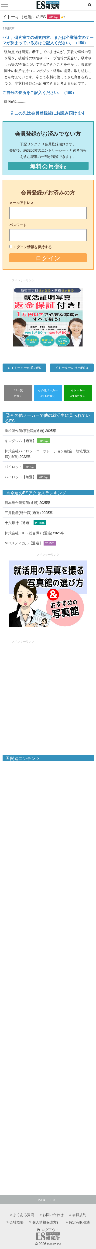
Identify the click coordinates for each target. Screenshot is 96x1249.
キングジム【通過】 (20, 440)
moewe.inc (54, 1244)
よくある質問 (23, 1214)
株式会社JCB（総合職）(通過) (28, 532)
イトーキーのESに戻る (77, 393)
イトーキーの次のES (70, 367)
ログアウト (50, 1229)
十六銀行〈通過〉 (19, 522)
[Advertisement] (48, 695)
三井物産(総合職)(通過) (23, 512)
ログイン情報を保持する (32, 246)
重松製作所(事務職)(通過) (24, 430)
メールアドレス (21, 202)
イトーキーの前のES (26, 367)
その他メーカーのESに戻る (48, 393)
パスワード (18, 224)
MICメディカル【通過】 (24, 542)
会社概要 (17, 1222)
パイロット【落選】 (20, 476)
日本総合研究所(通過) (21, 502)
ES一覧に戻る (18, 393)
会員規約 (79, 1214)
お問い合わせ (53, 1214)
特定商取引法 (79, 1222)
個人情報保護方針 (46, 1222)
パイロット (13, 466)
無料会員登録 (48, 166)
